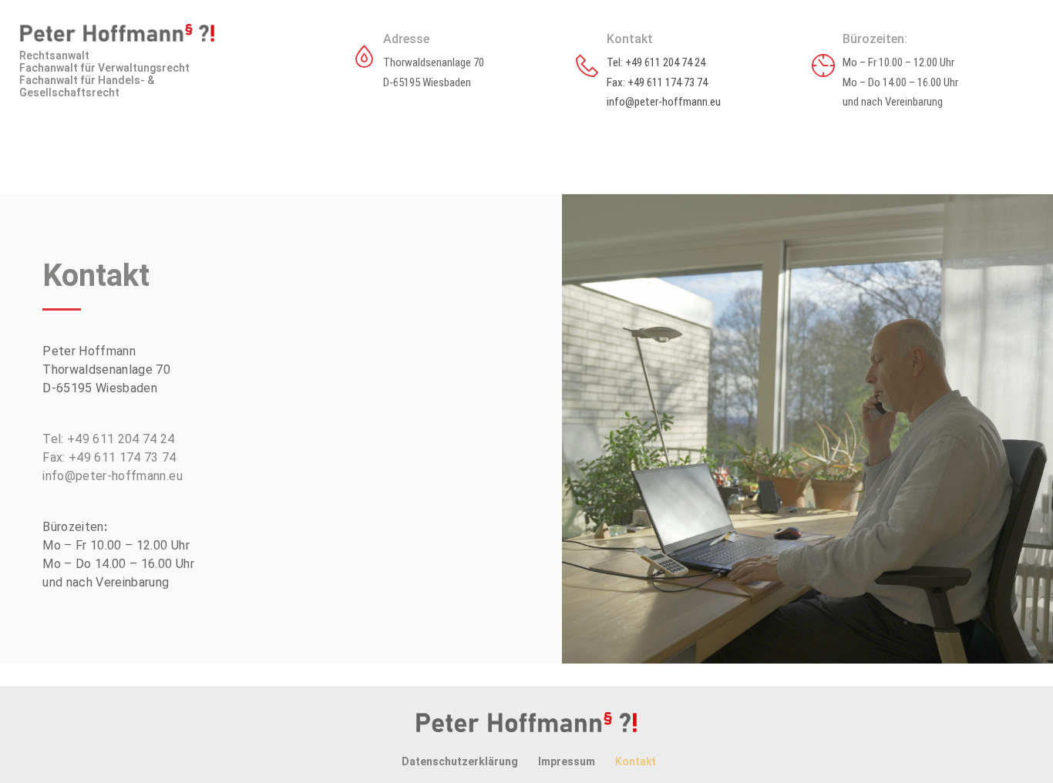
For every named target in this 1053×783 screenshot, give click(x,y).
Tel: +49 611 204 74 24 (656, 62)
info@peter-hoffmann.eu (664, 102)
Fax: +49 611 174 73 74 (657, 82)
